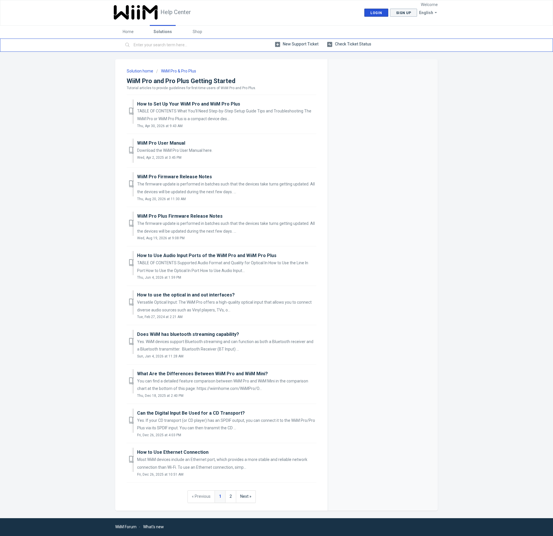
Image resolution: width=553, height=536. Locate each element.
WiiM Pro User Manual (161, 143)
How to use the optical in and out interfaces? (186, 295)
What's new (153, 526)
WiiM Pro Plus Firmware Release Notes (180, 216)
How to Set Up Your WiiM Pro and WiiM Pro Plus (188, 104)
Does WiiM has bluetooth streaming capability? (188, 334)
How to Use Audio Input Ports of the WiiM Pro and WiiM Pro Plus (206, 255)
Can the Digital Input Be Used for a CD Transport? (191, 413)
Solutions (163, 31)
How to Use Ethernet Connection (173, 452)
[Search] (127, 45)
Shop (197, 31)
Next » (245, 496)
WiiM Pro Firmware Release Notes (174, 176)
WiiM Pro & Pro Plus (178, 71)
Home (128, 31)
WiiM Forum (126, 526)
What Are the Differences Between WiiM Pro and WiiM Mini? (202, 373)
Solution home (140, 71)
